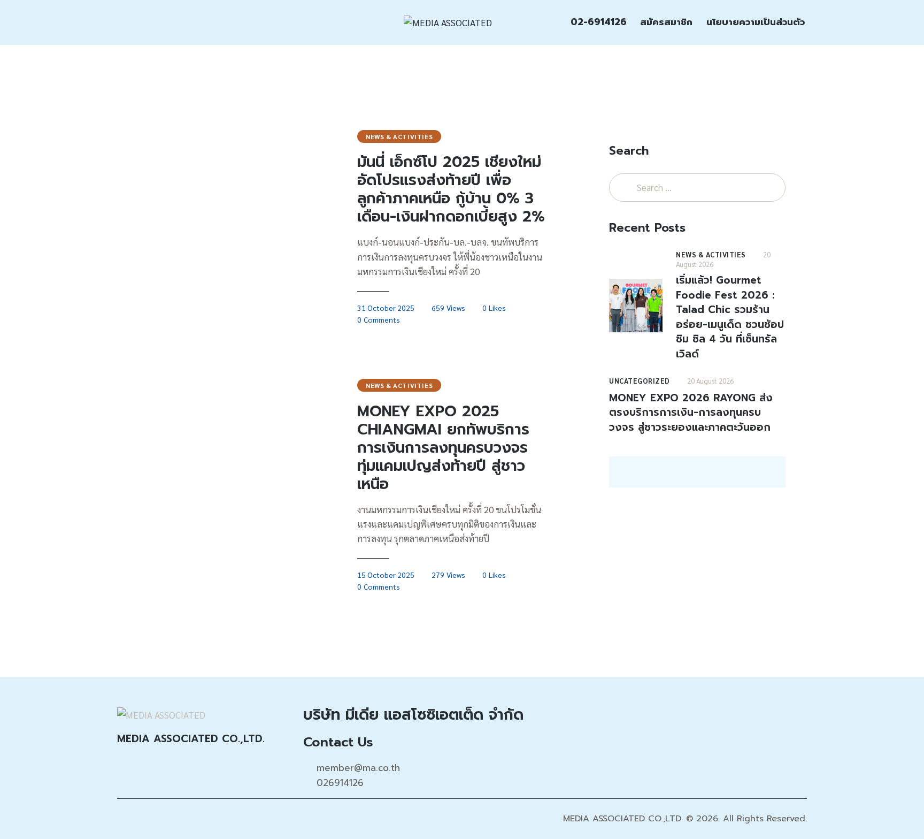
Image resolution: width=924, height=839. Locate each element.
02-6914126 (599, 22)
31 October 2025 (385, 307)
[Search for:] (697, 187)
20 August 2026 (710, 380)
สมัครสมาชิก (666, 22)
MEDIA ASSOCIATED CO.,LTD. (623, 818)
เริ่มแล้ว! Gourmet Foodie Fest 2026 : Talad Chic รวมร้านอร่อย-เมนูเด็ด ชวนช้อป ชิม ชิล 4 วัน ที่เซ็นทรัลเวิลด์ (730, 317)
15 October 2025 (385, 574)
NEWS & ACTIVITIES (399, 136)
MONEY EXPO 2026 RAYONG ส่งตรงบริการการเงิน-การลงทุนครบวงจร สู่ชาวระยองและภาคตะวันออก (691, 413)
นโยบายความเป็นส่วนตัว (755, 22)
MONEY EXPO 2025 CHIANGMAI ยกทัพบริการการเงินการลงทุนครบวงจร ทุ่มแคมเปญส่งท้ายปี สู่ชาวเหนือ (443, 447)
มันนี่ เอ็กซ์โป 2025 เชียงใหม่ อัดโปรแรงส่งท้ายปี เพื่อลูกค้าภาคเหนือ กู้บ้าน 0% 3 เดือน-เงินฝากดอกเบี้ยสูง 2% (451, 189)
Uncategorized (639, 380)
